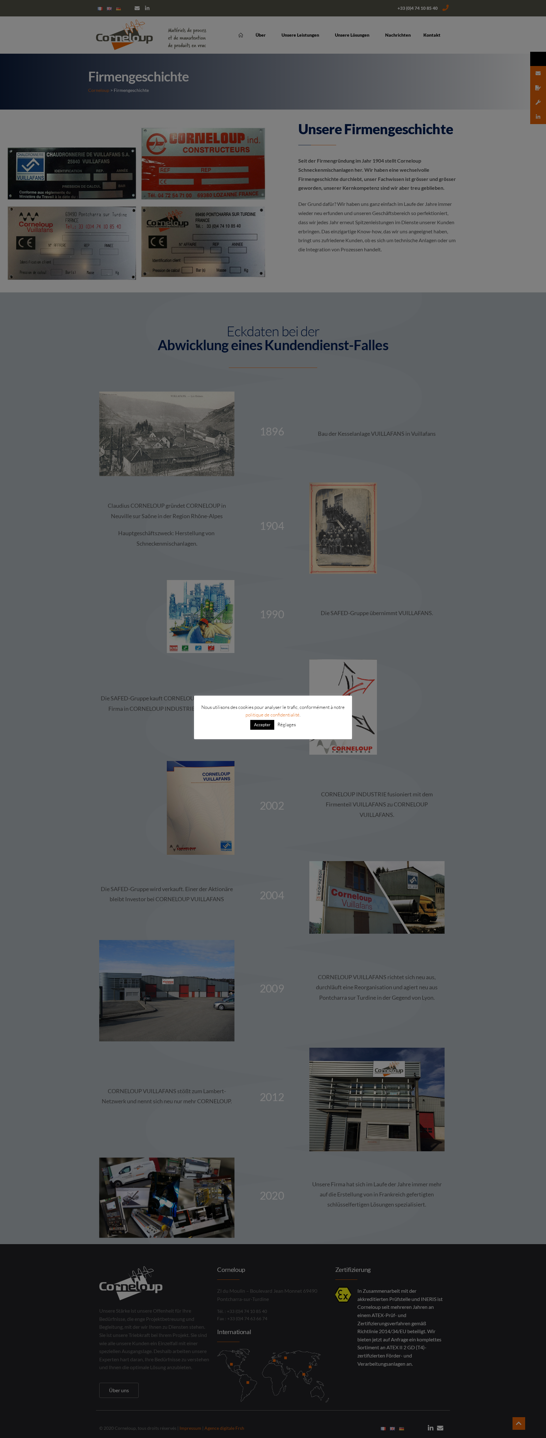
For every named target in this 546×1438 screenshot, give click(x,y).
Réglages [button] (286, 725)
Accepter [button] (262, 724)
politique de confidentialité (273, 715)
